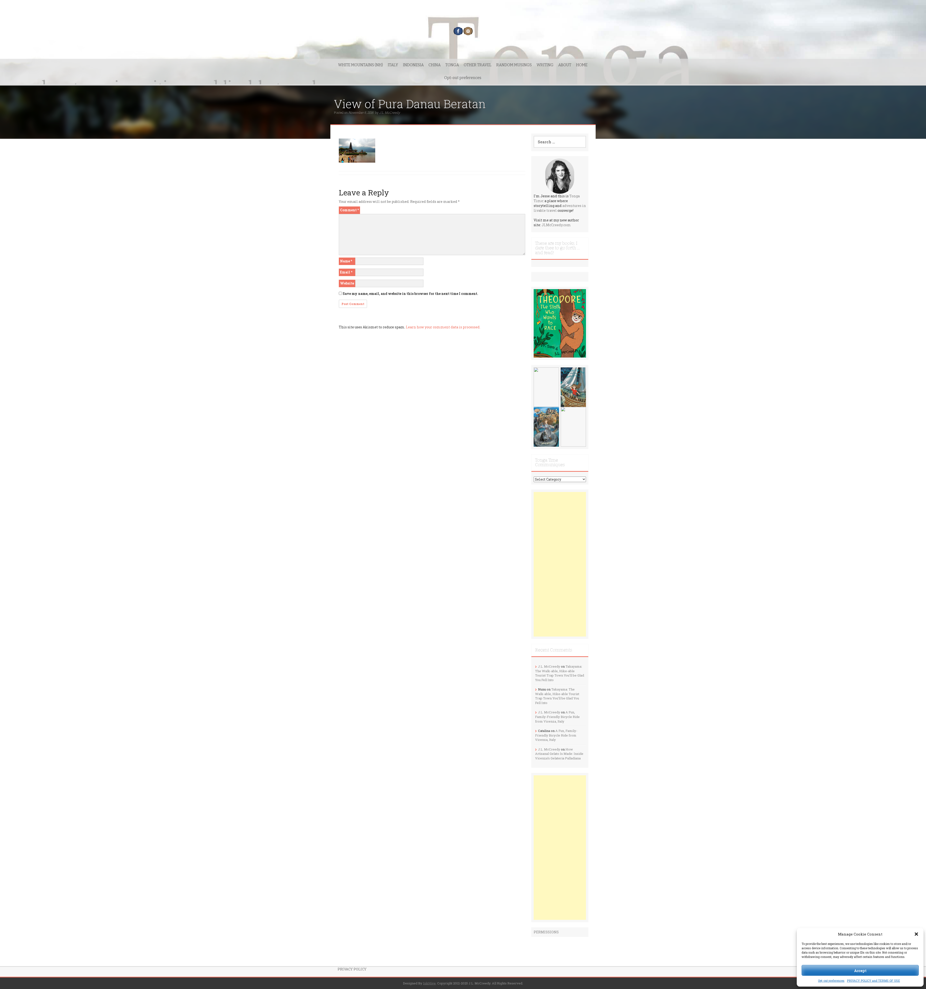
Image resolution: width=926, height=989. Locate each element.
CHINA (435, 65)
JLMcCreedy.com (556, 225)
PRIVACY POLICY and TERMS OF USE (873, 980)
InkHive (429, 983)
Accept (860, 970)
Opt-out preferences (831, 980)
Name (346, 261)
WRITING (545, 65)
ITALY (393, 65)
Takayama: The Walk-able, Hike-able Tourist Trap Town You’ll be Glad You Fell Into (559, 673)
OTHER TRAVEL (477, 65)
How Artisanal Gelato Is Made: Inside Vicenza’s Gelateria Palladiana (559, 753)
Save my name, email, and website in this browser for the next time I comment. (410, 293)
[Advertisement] (560, 564)
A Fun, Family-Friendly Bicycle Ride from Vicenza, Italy (557, 716)
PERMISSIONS (546, 932)
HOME (581, 65)
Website (347, 283)
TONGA (452, 65)
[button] (916, 934)
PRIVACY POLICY (352, 969)
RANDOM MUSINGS (514, 65)
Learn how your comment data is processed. (443, 327)
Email (346, 272)
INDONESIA (413, 65)
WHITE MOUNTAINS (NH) (360, 65)
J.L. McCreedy (389, 112)
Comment (349, 210)
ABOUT (564, 65)
